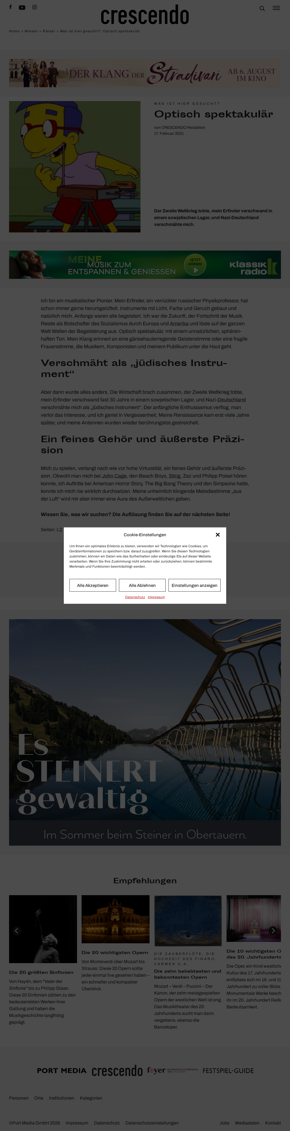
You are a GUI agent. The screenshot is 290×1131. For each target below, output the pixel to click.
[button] (218, 535)
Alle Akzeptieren (92, 585)
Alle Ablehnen (142, 585)
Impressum (156, 597)
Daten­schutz (135, 597)
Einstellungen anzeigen (195, 585)
